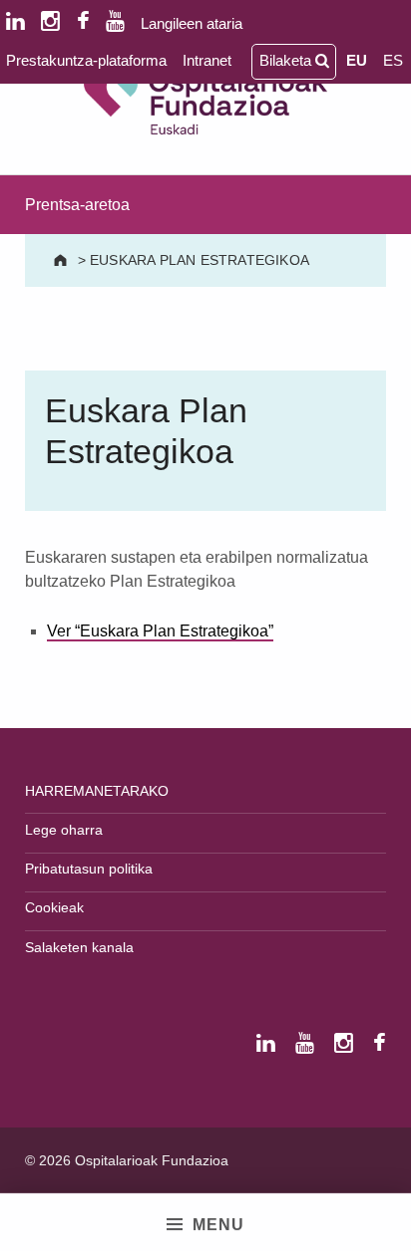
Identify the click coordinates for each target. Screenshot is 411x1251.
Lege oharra (64, 830)
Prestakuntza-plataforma (86, 60)
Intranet (207, 60)
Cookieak (54, 907)
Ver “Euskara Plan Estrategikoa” (160, 631)
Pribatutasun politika (89, 868)
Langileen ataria (191, 23)
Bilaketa (287, 60)
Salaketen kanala (79, 947)
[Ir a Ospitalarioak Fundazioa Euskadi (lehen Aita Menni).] (62, 260)
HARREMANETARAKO (97, 791)
